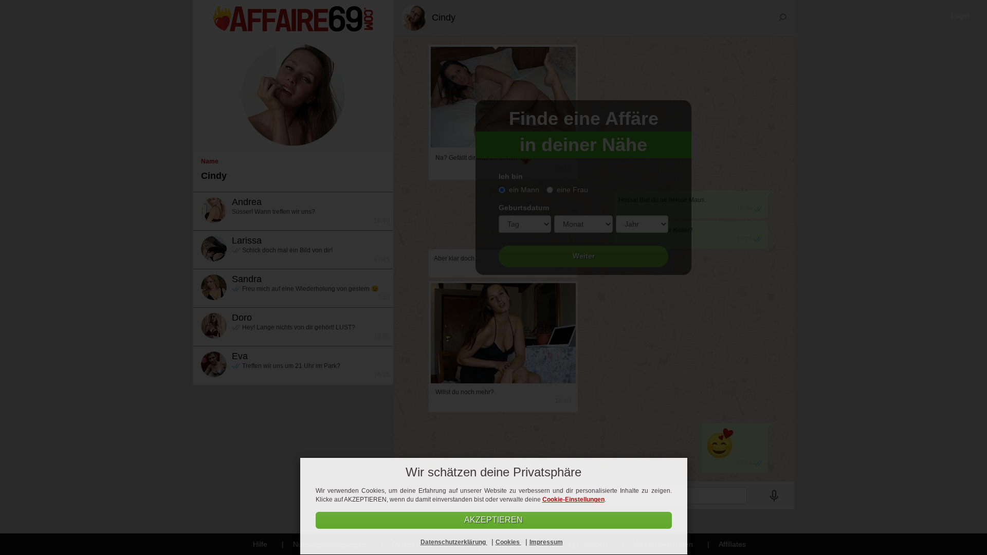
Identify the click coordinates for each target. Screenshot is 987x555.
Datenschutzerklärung (454, 542)
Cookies (508, 542)
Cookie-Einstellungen (573, 499)
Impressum (546, 542)
